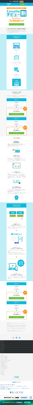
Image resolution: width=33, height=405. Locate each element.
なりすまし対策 (2, 389)
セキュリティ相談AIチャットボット (4, 387)
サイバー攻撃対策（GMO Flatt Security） (25, 388)
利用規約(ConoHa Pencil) (4, 362)
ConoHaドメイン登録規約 (4, 356)
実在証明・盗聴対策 (2, 388)
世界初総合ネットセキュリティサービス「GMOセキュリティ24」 (7, 386)
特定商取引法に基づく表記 (4, 365)
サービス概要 (2, 374)
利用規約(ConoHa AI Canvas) (4, 361)
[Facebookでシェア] (16, 337)
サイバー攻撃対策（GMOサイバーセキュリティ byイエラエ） (12, 388)
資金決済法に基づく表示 (4, 366)
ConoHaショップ (9, 228)
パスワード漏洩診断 (18, 386)
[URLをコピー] (19, 337)
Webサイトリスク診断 (23, 386)
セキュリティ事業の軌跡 (7, 389)
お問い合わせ (2, 369)
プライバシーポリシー (3, 370)
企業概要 (2, 373)
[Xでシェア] (13, 337)
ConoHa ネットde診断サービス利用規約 (5, 360)
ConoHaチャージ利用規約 (4, 357)
